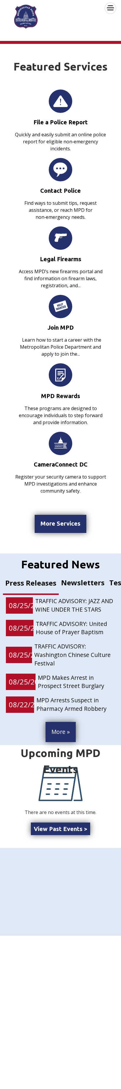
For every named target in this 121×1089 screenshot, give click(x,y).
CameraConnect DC (61, 464)
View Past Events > (60, 828)
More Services (60, 523)
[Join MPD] (60, 306)
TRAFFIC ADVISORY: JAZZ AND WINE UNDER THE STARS (74, 605)
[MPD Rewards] (60, 375)
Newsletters (83, 582)
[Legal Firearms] (60, 237)
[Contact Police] (60, 169)
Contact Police (60, 190)
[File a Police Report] (60, 101)
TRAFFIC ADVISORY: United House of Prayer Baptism (71, 628)
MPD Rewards (60, 396)
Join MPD (61, 327)
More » (60, 732)
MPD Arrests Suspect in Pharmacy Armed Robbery (71, 704)
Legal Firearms (60, 259)
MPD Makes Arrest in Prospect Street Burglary (71, 682)
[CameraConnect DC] (60, 443)
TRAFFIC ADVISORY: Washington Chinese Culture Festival (72, 654)
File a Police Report (60, 122)
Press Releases (30, 583)
